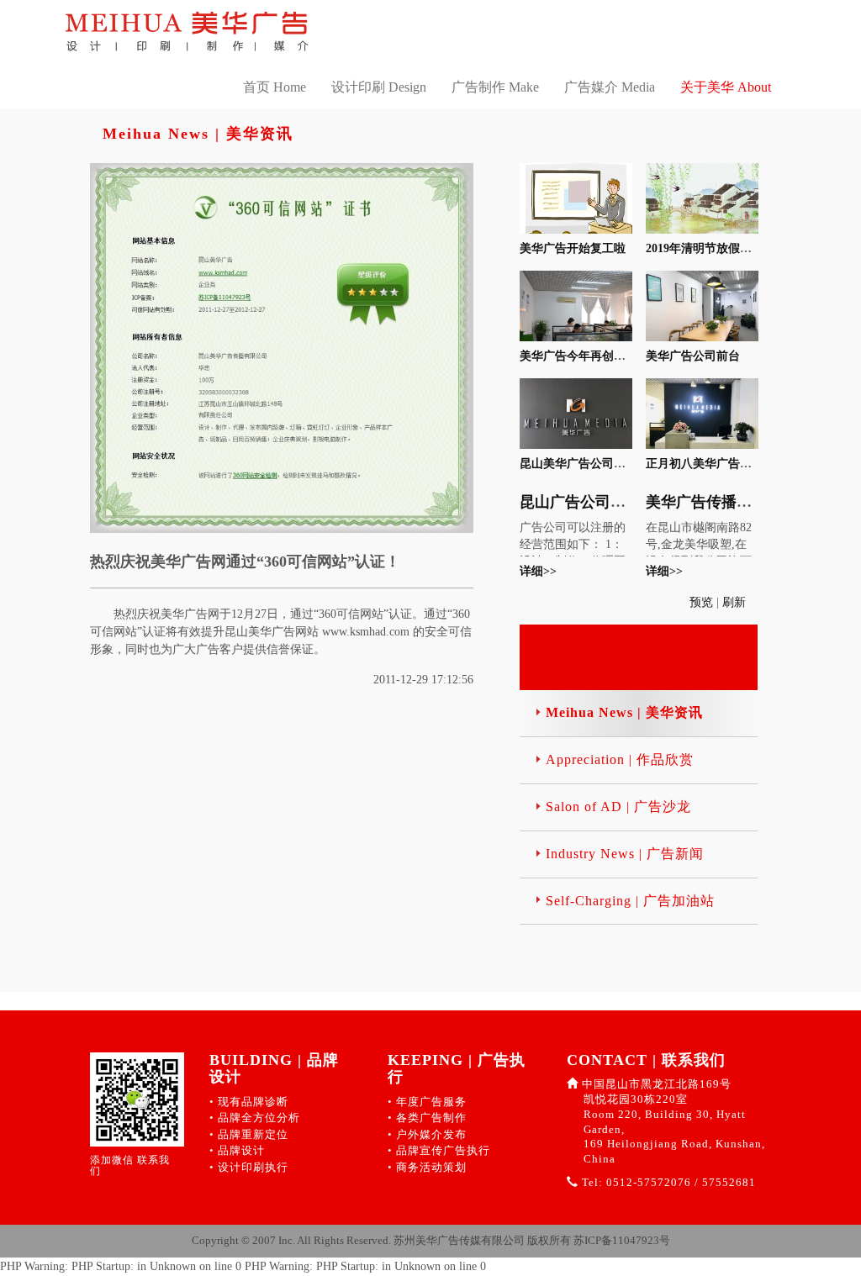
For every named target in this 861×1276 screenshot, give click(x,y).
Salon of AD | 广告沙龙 (618, 806)
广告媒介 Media (609, 87)
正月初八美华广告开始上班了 (722, 463)
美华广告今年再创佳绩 (578, 356)
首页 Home (274, 87)
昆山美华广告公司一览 (578, 463)
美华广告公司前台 (693, 356)
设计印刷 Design (378, 87)
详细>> (538, 571)
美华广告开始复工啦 (573, 248)
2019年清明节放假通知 (704, 248)
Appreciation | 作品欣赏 (620, 759)
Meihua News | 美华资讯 (624, 712)
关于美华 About (725, 87)
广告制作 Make (495, 87)
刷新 (735, 602)
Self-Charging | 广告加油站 (630, 901)
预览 (702, 602)
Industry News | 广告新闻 (625, 853)
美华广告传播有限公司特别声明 (752, 501)
